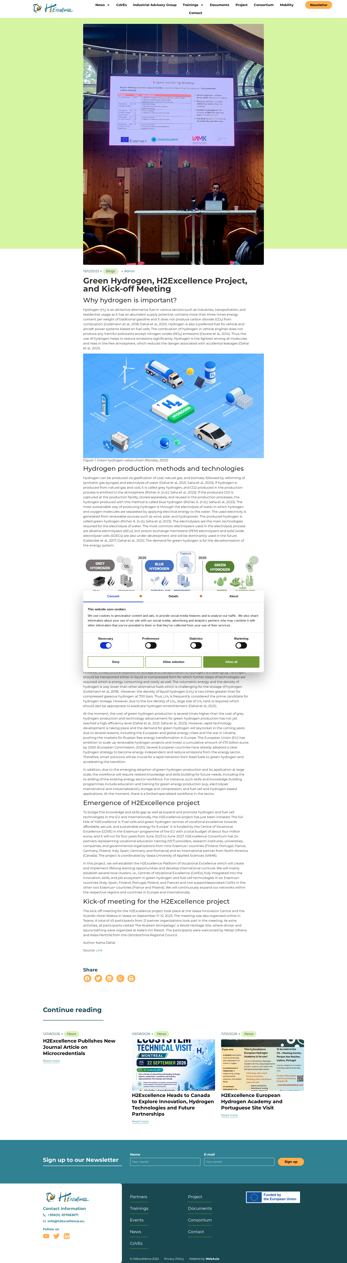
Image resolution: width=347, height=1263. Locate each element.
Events (137, 1220)
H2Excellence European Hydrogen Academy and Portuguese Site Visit (252, 1101)
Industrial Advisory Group (155, 5)
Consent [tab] (113, 596)
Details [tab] (174, 596)
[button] (87, 978)
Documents (219, 5)
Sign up (291, 1162)
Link (99, 950)
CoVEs (121, 5)
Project (242, 5)
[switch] (151, 645)
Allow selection (173, 662)
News (100, 5)
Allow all (231, 662)
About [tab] (233, 596)
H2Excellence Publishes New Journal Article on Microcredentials (79, 1047)
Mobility (287, 5)
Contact (195, 13)
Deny (115, 662)
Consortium (264, 5)
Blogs (110, 271)
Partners (138, 1196)
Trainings (190, 5)
